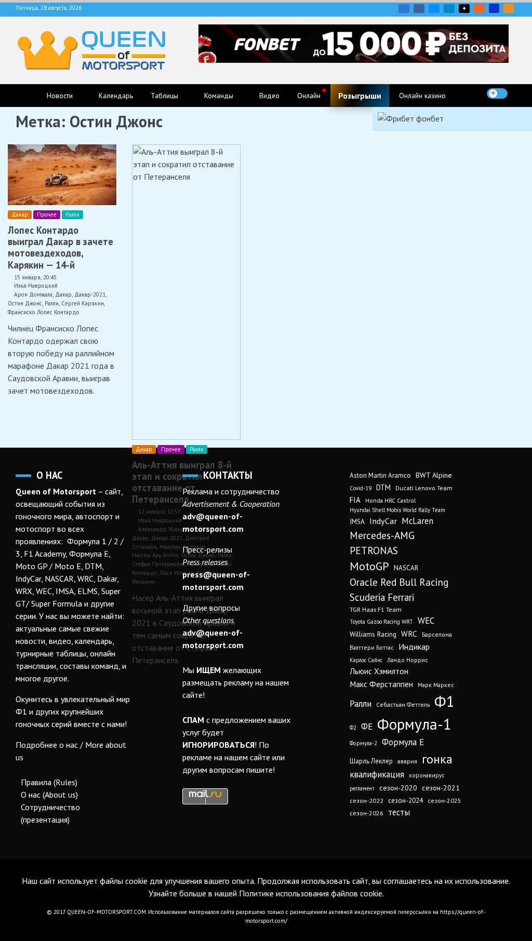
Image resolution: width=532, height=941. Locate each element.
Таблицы (164, 95)
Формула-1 (414, 724)
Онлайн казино (422, 95)
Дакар (19, 214)
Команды (218, 95)
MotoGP (369, 566)
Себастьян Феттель (403, 704)
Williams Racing (373, 634)
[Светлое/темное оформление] (497, 93)
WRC (409, 634)
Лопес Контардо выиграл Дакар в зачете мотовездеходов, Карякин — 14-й (60, 247)
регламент (362, 788)
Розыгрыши (359, 95)
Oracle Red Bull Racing (399, 581)
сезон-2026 (366, 813)
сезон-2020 (398, 787)
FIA (355, 500)
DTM (383, 487)
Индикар (414, 646)
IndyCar (383, 521)
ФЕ (367, 726)
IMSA (357, 521)
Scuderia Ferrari (382, 597)
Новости (60, 95)
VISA (494, 8)
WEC (426, 620)
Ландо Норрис (407, 660)
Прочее (47, 214)
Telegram (449, 8)
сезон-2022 (366, 800)
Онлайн (309, 95)
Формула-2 (363, 743)
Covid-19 (360, 488)
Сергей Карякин (82, 303)
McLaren (417, 521)
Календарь (116, 95)
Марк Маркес (436, 685)
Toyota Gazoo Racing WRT (381, 621)
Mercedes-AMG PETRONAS (382, 543)
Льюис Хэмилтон (379, 671)
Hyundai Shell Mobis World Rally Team (397, 510)
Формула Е (403, 742)
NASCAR (406, 567)
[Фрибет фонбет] (411, 118)
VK (403, 8)
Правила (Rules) (49, 782)
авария (407, 761)
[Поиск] (518, 93)
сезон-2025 (444, 800)
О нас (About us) (49, 794)
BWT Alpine (434, 475)
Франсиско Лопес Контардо (43, 312)
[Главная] (26, 95)
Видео (269, 95)
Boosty (479, 8)
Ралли (72, 214)
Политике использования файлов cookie (310, 893)
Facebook (419, 8)
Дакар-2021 (89, 294)
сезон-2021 (441, 787)
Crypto (508, 8)
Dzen (464, 8)
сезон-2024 (405, 800)
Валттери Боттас (372, 647)
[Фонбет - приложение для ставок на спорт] (353, 60)
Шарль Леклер (371, 761)
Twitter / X (434, 8)
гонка (437, 758)
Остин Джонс (25, 303)
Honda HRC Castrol (390, 500)
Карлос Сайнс (366, 660)
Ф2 (353, 727)
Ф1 (444, 701)
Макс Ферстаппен (381, 684)
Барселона (437, 634)
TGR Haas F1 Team (376, 609)
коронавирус (427, 775)
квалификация (377, 774)
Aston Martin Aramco (380, 475)
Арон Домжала (33, 294)
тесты (399, 812)
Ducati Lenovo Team (424, 488)
